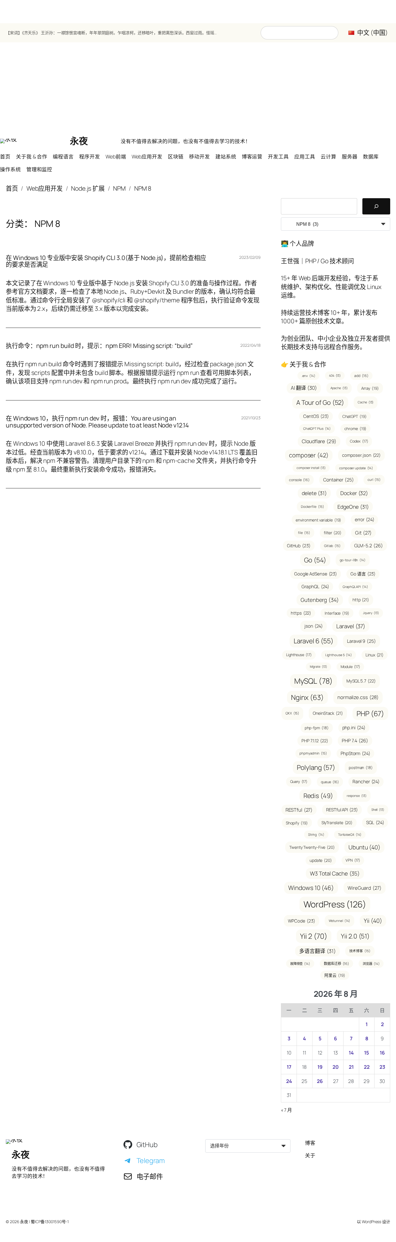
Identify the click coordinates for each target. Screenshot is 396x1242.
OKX (292, 713)
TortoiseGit (350, 834)
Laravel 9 (361, 641)
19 (320, 1067)
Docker (354, 493)
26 (320, 1081)
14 (351, 1052)
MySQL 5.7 (361, 681)
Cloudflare (319, 441)
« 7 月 (286, 1110)
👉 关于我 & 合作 (303, 364)
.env (308, 375)
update (321, 860)
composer (308, 455)
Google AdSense (315, 574)
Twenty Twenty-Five (312, 847)
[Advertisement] (198, 88)
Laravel (350, 626)
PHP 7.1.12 (314, 740)
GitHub (298, 546)
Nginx (307, 697)
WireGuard (365, 887)
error (364, 519)
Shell (377, 810)
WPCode (301, 921)
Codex (359, 441)
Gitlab (332, 546)
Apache (339, 388)
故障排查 (300, 963)
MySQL (313, 681)
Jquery (371, 613)
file (304, 532)
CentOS (316, 416)
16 (382, 1052)
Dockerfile (312, 506)
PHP (370, 713)
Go (315, 559)
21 (351, 1067)
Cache (365, 402)
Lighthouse (299, 654)
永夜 (79, 141)
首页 (12, 188)
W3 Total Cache (335, 873)
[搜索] (376, 206)
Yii (373, 921)
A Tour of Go (320, 402)
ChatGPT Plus (317, 428)
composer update (356, 468)
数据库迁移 (336, 963)
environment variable (318, 520)
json (313, 626)
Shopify (297, 823)
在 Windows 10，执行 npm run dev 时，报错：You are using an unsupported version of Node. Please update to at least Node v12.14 (97, 422)
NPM (119, 188)
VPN (353, 860)
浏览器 (371, 963)
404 (335, 375)
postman (361, 767)
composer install (311, 468)
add (361, 375)
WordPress (335, 904)
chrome (355, 428)
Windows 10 (311, 888)
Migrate (318, 667)
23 (382, 1067)
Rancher (366, 781)
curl (374, 479)
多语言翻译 (317, 950)
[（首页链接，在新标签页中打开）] (8, 141)
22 (367, 1067)
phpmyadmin (313, 753)
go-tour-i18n (353, 560)
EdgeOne (353, 506)
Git (363, 532)
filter (332, 532)
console (299, 479)
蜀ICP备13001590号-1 (50, 1221)
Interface (337, 613)
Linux (375, 655)
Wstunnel (339, 920)
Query (298, 781)
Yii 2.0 (355, 936)
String (316, 834)
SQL (375, 822)
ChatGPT (354, 416)
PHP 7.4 (355, 740)
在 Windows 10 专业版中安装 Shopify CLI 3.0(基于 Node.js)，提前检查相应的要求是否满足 (106, 261)
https (301, 613)
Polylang (316, 767)
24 (289, 1081)
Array (370, 388)
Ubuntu (364, 847)
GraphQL (315, 586)
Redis (318, 795)
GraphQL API (355, 586)
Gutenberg (320, 599)
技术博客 (359, 951)
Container (338, 479)
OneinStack (328, 713)
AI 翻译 (304, 387)
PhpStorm (355, 753)
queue (330, 781)
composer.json (361, 455)
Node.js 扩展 (88, 188)
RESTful (299, 809)
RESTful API (342, 810)
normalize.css (358, 697)
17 (289, 1067)
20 (336, 1067)
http (361, 599)
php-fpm (317, 727)
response (356, 796)
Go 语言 (362, 574)
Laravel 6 (313, 640)
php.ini (353, 727)
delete (314, 493)
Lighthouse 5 (338, 655)
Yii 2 (313, 936)
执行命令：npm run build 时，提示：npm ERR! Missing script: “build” (99, 345)
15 (366, 1052)
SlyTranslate (337, 822)
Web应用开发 (44, 188)
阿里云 (334, 975)
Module (350, 666)
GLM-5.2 (368, 545)
